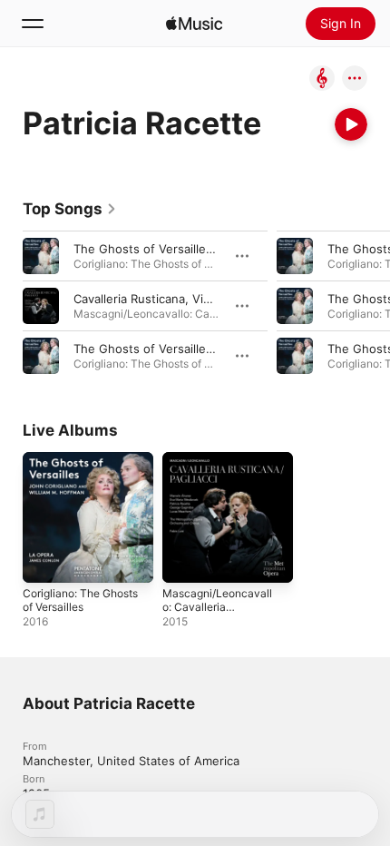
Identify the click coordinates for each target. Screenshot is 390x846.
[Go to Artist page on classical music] (322, 79)
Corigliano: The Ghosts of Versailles (80, 600)
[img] (194, 23)
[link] (70, 209)
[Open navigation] (33, 24)
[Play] (351, 124)
